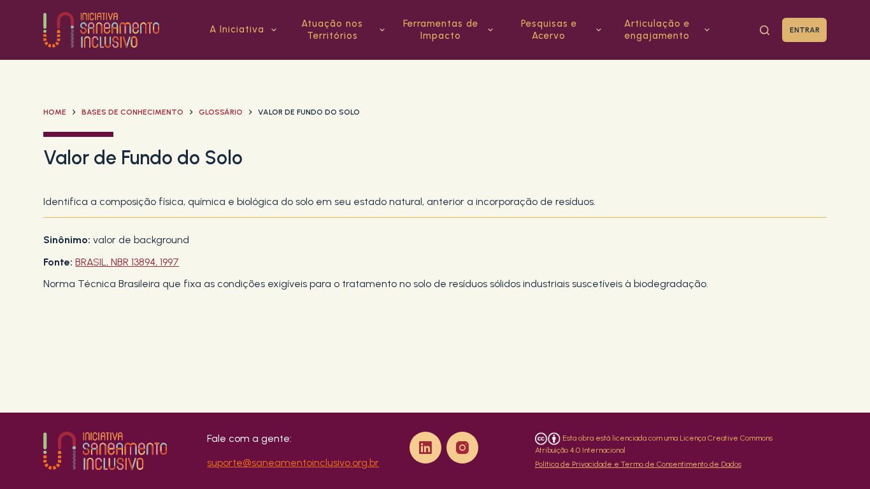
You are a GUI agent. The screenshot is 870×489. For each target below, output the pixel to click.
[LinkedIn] (425, 448)
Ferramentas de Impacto (440, 30)
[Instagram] (462, 448)
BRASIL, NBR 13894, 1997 (127, 262)
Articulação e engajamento (657, 30)
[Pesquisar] (764, 30)
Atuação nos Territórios (332, 30)
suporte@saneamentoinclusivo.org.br (293, 463)
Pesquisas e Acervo (549, 30)
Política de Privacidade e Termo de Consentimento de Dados (638, 464)
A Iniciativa (237, 29)
